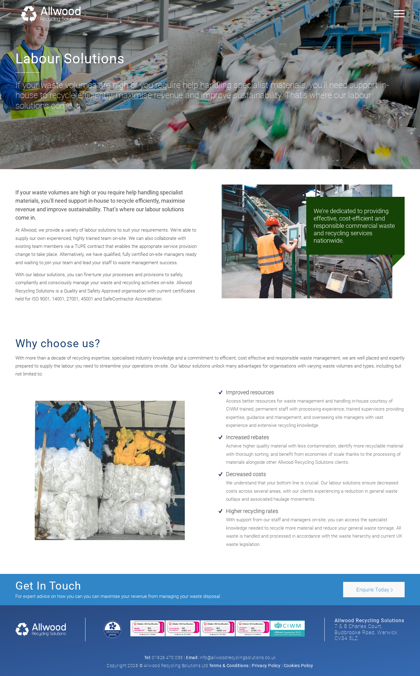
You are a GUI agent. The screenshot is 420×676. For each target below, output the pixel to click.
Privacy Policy (266, 665)
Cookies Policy (298, 665)
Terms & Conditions (229, 665)
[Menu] (397, 14)
